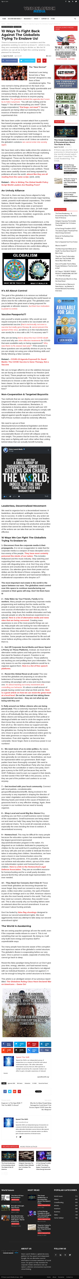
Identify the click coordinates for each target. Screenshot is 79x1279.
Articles (56, 1205)
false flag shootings (27, 912)
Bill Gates (19, 1083)
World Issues (15, 1199)
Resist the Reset (43, 1083)
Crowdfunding (58, 1202)
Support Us (45, 18)
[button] (75, 18)
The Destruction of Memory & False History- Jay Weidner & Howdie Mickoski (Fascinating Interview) (64, 287)
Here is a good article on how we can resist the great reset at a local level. (26, 692)
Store (53, 18)
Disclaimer (61, 1277)
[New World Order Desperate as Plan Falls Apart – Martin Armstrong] (5, 1218)
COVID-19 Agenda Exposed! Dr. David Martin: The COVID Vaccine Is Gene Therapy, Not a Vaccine (25, 362)
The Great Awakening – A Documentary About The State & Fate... (65, 142)
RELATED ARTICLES (10, 1147)
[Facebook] (65, 1)
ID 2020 (34, 1083)
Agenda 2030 (11, 1083)
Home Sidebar (17, 27)
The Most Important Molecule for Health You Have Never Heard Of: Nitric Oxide (66, 251)
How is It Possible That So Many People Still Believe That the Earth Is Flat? (66, 266)
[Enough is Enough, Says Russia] (5, 1208)
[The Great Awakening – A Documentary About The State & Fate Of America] (9, 1156)
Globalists (27, 1083)
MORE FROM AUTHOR (28, 1147)
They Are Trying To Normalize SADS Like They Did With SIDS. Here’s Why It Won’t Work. (65, 259)
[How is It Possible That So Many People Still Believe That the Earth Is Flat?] (58, 195)
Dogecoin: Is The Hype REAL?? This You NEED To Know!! (11, 1104)
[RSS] (72, 1)
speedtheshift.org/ (43, 1077)
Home (4, 18)
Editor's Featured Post (7, 27)
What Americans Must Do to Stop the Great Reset (66, 280)
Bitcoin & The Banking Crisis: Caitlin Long (64, 237)
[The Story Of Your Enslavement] (5, 1197)
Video (56, 1215)
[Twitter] (76, 1)
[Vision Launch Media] (39, 10)
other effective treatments (29, 340)
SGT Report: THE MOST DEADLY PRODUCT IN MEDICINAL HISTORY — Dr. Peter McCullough (66, 274)
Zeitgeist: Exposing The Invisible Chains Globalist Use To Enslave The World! (65, 223)
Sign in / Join (4, 1)
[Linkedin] (69, 1)
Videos (36, 18)
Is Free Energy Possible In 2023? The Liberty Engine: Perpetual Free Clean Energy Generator (66, 231)
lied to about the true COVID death (33, 338)
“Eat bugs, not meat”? (30, 107)
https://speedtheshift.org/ (22, 1122)
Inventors (57, 1209)
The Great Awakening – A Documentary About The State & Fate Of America (66, 216)
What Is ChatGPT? (61, 245)
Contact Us (69, 1277)
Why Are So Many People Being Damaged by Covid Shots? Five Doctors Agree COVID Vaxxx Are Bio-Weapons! (40, 1106)
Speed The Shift (8, 56)
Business (57, 1212)
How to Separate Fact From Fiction (66, 242)
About (54, 1277)
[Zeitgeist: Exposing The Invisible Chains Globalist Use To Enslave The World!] (26, 1156)
